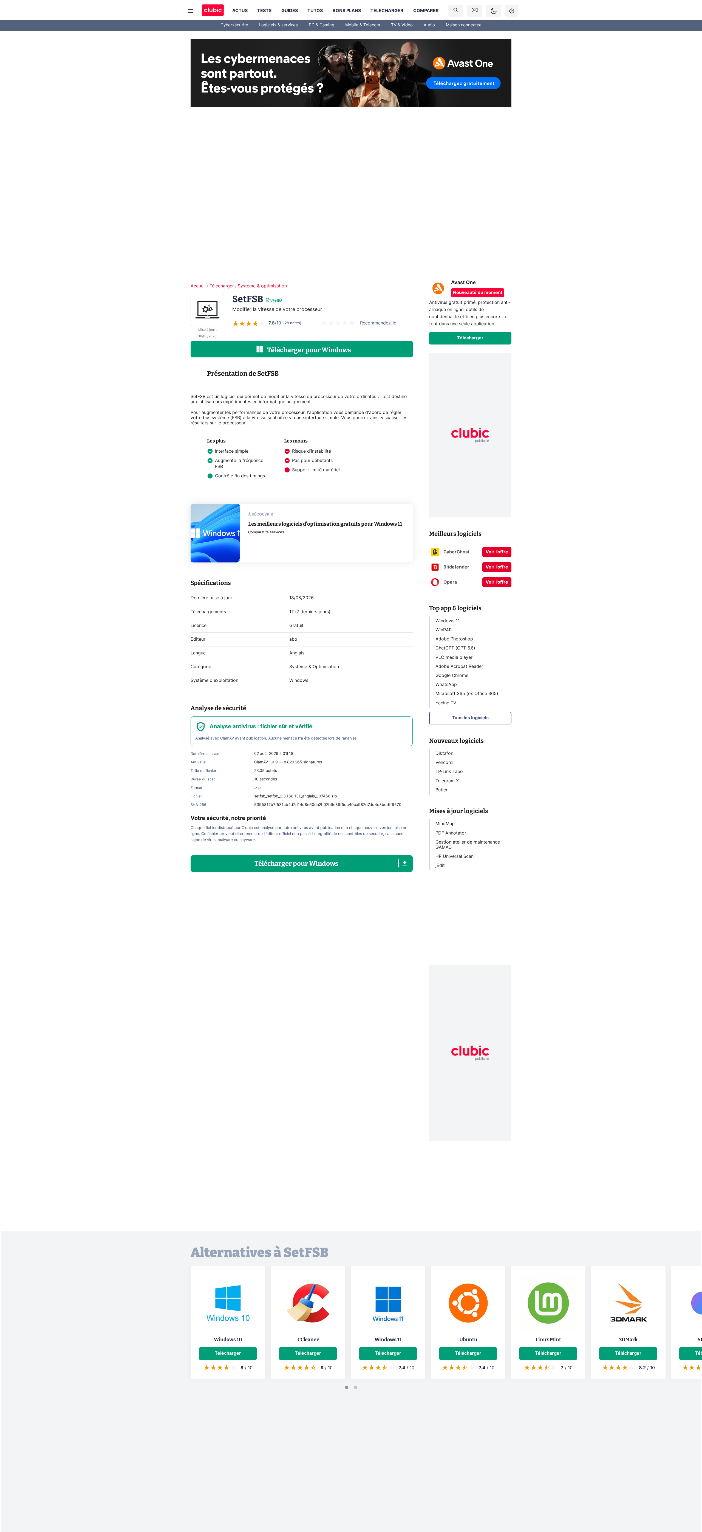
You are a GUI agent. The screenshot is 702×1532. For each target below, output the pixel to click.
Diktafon (444, 753)
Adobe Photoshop (454, 639)
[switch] (493, 11)
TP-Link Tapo (449, 771)
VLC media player (453, 657)
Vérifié (276, 301)
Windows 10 (228, 1340)
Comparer (426, 11)
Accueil (198, 286)
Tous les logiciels (470, 717)
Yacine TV (445, 703)
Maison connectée (464, 25)
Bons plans (347, 11)
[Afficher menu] (190, 11)
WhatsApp (446, 684)
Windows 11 (447, 621)
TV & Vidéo (402, 25)
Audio (429, 25)
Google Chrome (451, 675)
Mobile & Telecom (362, 25)
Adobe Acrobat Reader (459, 666)
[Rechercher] (455, 11)
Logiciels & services (278, 25)
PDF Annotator (450, 833)
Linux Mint (548, 1340)
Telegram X (447, 780)
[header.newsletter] (474, 11)
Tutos (315, 11)
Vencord (444, 762)
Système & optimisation (262, 286)
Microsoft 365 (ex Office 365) (466, 693)
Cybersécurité (234, 25)
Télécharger (386, 11)
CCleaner (308, 1340)
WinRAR (443, 630)
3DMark (628, 1340)
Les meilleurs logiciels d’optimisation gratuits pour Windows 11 (325, 524)
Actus (240, 11)
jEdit (440, 865)
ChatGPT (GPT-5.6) (455, 648)
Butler (441, 790)
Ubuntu (468, 1340)
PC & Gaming (321, 25)
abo (293, 639)
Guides (289, 11)
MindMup (445, 824)
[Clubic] (213, 11)
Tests (264, 11)
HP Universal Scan (454, 856)
